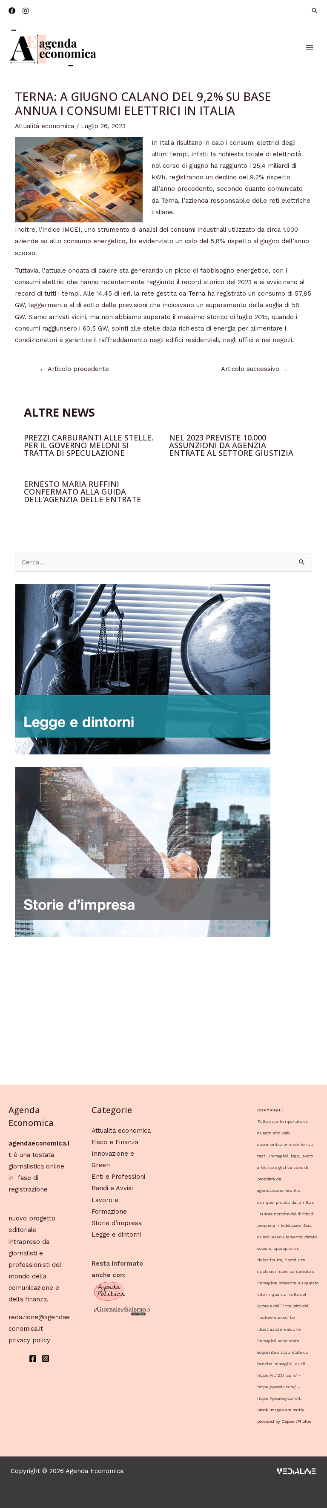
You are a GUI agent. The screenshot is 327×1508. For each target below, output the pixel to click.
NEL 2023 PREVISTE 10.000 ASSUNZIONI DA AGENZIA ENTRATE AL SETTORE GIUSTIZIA (231, 445)
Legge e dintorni (116, 1234)
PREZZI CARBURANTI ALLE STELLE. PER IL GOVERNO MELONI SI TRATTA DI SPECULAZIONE (88, 445)
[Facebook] (12, 10)
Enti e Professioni (118, 1176)
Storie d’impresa (117, 1223)
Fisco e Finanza (115, 1142)
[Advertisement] (164, 1009)
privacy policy (29, 1340)
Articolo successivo (254, 369)
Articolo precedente (74, 369)
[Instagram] (25, 10)
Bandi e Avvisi (112, 1188)
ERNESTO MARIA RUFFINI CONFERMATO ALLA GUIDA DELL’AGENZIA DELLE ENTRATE (82, 491)
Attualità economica (44, 126)
